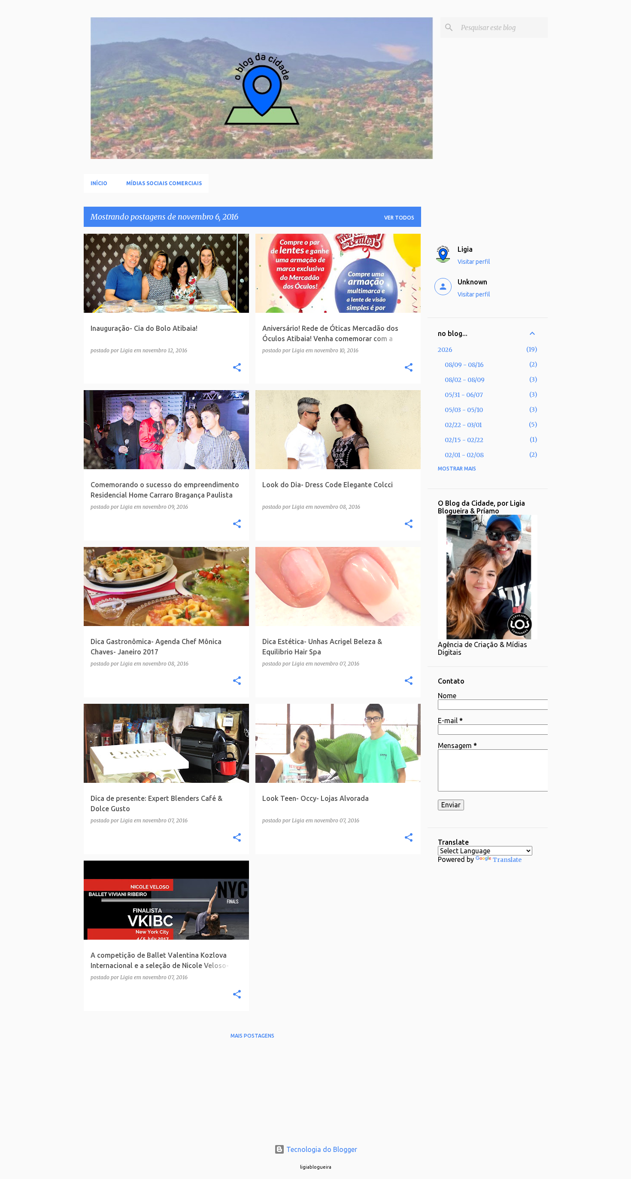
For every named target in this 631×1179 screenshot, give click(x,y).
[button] (237, 368)
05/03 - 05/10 (464, 410)
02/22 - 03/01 (463, 425)
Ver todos (399, 217)
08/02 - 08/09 (465, 380)
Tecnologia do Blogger (321, 1149)
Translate (507, 860)
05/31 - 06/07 (464, 395)
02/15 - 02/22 (464, 440)
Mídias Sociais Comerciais (164, 183)
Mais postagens (252, 1035)
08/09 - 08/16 (464, 365)
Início (99, 183)
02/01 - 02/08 (464, 455)
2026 (445, 350)
